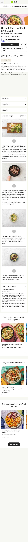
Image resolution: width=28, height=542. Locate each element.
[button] (14, 104)
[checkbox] (1, 36)
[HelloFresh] (14, 2)
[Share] (25, 44)
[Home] (2, 6)
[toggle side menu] (2, 2)
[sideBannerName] (14, 86)
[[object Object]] (21, 44)
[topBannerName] (14, 11)
